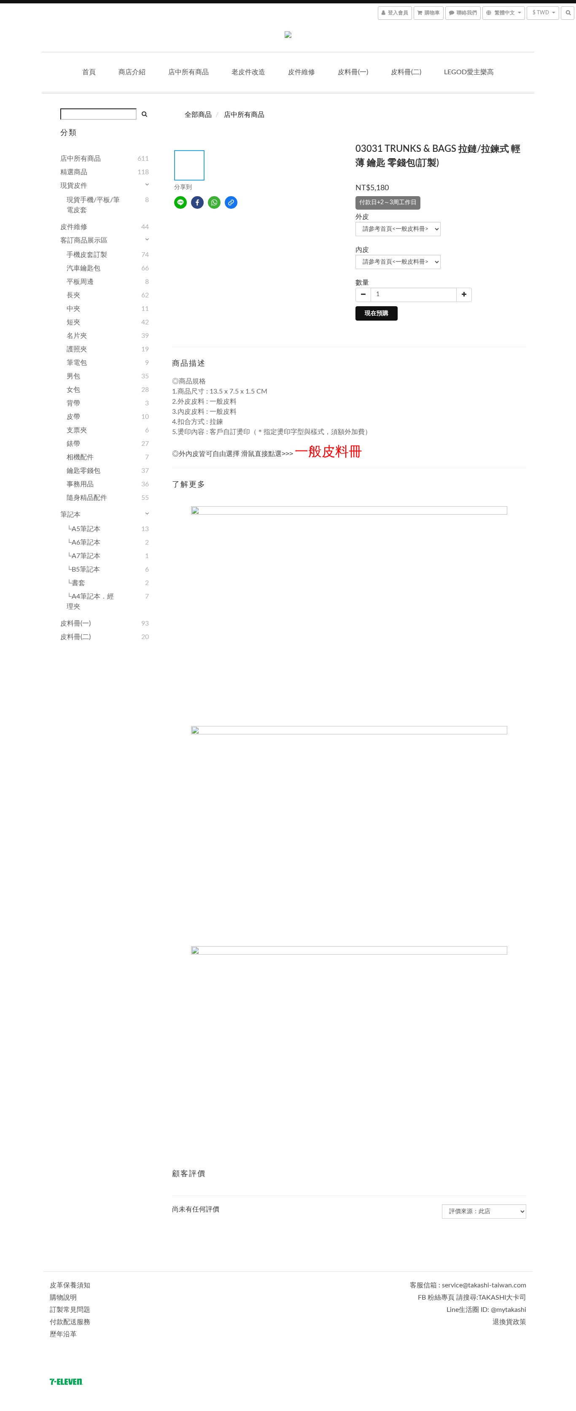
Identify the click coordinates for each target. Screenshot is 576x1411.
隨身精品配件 (87, 497)
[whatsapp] (214, 202)
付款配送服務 (70, 1322)
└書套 (76, 583)
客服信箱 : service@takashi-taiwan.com (468, 1285)
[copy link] (231, 202)
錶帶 (73, 443)
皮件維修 (301, 72)
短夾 (73, 322)
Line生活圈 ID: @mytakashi (486, 1309)
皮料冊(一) (353, 72)
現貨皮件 (73, 185)
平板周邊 (80, 281)
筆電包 (77, 362)
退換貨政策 (509, 1322)
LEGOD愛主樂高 (469, 72)
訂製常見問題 (70, 1309)
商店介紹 (131, 72)
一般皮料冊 (328, 452)
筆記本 (70, 514)
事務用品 (80, 484)
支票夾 (77, 430)
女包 (73, 389)
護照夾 (77, 349)
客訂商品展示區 (84, 240)
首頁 (89, 72)
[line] (180, 202)
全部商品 (198, 114)
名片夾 (77, 335)
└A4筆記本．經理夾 (90, 601)
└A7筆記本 (83, 556)
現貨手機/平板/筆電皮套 (93, 205)
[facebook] (197, 202)
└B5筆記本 (83, 569)
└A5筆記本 (83, 529)
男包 (73, 376)
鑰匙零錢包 (83, 470)
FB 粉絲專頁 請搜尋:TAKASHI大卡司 (472, 1297)
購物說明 (63, 1297)
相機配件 (80, 457)
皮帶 (73, 416)
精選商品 (73, 172)
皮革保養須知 (70, 1285)
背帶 (73, 403)
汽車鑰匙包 (83, 268)
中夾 (73, 308)
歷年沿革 (63, 1334)
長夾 (73, 295)
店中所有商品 (188, 72)
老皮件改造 (248, 72)
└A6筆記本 (83, 542)
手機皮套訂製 (87, 254)
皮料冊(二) (406, 72)
